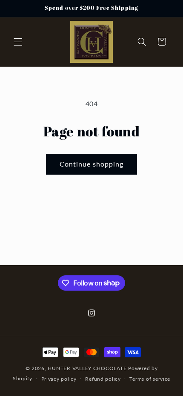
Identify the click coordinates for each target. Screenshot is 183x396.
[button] (18, 41)
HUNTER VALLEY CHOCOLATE (87, 368)
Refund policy (103, 379)
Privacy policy (59, 379)
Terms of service (149, 379)
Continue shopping (92, 164)
